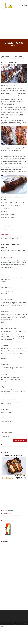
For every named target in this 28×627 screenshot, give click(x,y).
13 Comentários (22, 58)
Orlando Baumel (7, 56)
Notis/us (14, 624)
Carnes (4, 58)
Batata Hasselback (18, 515)
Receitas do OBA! (11, 58)
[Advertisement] (14, 24)
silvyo (3, 387)
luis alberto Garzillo (6, 258)
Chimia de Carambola (8, 513)
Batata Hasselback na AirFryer (7, 515)
